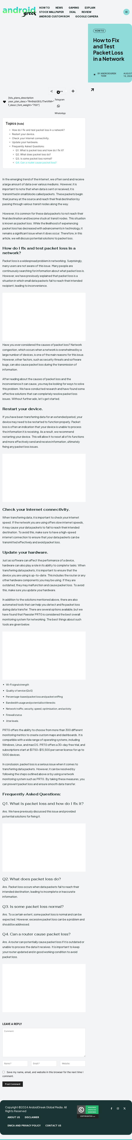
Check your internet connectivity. (30, 138)
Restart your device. (23, 134)
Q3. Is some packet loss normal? (34, 158)
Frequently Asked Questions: (28, 146)
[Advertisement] (44, 317)
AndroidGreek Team (108, 74)
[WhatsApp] (58, 106)
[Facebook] (111, 1108)
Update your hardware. (25, 142)
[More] (73, 91)
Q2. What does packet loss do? (33, 154)
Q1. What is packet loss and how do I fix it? (40, 150)
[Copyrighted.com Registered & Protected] (87, 1117)
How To (99, 30)
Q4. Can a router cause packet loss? (36, 162)
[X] (124, 1108)
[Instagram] (118, 1108)
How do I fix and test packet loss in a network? (38, 129)
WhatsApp (60, 113)
